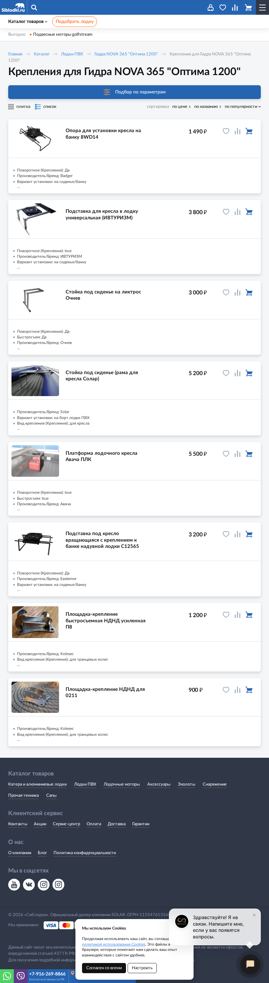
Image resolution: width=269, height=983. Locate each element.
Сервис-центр (66, 824)
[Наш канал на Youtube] (14, 885)
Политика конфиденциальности (84, 853)
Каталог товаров (26, 21)
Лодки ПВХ (72, 54)
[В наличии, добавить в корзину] (249, 131)
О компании (19, 853)
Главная (15, 54)
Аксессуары (158, 784)
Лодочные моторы (122, 784)
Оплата (94, 824)
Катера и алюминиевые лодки (37, 784)
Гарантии (140, 824)
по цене (179, 107)
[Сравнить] (237, 131)
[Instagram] (44, 885)
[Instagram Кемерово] (58, 885)
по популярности (241, 107)
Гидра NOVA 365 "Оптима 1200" (126, 54)
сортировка (158, 107)
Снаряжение (215, 784)
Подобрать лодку (74, 21)
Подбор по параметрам (140, 92)
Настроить (142, 968)
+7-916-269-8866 (47, 974)
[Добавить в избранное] (226, 131)
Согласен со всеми (104, 968)
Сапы (51, 795)
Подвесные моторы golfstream (63, 34)
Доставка (117, 824)
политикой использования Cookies (113, 944)
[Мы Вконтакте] (29, 885)
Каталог (42, 54)
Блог (42, 853)
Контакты (17, 824)
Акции (40, 824)
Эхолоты (186, 784)
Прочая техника (23, 795)
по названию (206, 107)
